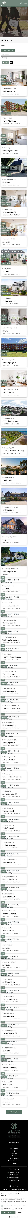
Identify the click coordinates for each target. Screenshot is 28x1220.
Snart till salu (14, 1148)
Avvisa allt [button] (21, 1212)
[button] (14, 1217)
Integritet (14, 1163)
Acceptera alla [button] (8, 1212)
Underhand (14, 1153)
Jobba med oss (14, 1158)
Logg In (21, 3)
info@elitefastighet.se (15, 1177)
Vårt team (14, 1156)
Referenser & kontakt (14, 1161)
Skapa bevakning (7, 50)
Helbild (6, 62)
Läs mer (11, 1202)
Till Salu (14, 1146)
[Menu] (25, 3)
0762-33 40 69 (15, 1180)
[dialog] (14, 1205)
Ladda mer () (13, 1112)
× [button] (26, 1193)
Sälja (14, 1151)
